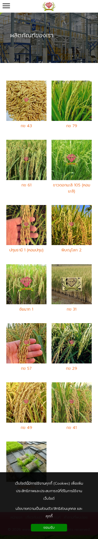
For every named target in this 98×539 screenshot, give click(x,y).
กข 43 (26, 126)
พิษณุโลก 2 (71, 250)
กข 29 (71, 368)
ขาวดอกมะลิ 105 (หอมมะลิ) (71, 188)
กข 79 (71, 126)
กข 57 (26, 368)
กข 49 (26, 428)
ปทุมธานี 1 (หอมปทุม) (26, 250)
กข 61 (26, 185)
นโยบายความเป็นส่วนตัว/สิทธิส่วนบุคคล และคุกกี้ (49, 512)
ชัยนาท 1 (26, 309)
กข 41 (71, 428)
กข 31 (71, 309)
